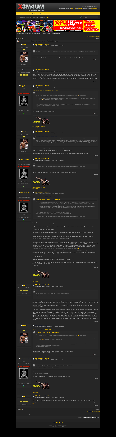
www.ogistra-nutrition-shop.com (39, 126)
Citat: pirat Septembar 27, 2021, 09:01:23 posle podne (45, 48)
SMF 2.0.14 (51, 425)
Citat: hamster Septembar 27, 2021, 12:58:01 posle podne (45, 90)
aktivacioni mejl (94, 8)
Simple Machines (63, 425)
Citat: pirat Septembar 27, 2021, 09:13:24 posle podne (45, 136)
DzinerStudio (61, 426)
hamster (24, 44)
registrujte (80, 8)
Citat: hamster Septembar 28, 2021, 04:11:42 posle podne (45, 196)
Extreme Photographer (58, 422)
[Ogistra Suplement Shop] (23, 113)
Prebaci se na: (81, 417)
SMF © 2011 (57, 425)
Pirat (24, 70)
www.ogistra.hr (35, 127)
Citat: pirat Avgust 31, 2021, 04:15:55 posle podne (47, 92)
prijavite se (73, 8)
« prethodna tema (89, 36)
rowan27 (47, 17)
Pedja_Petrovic (24, 86)
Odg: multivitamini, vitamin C (42, 44)
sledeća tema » (96, 36)
